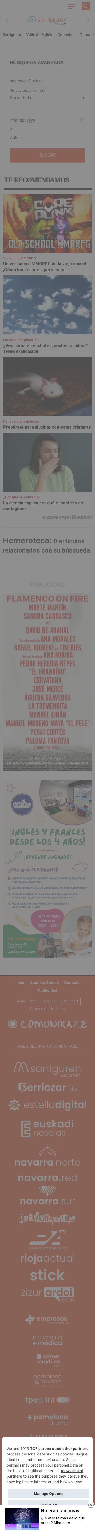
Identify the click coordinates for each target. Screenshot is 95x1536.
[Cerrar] (91, 1505)
